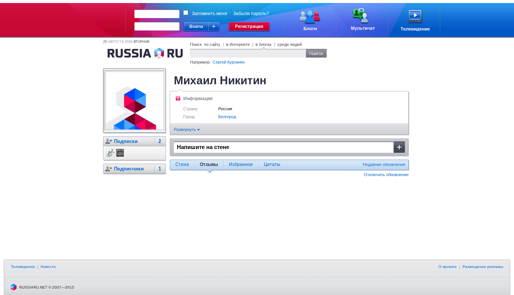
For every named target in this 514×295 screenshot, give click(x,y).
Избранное (241, 164)
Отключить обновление (386, 174)
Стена (182, 164)
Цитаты (272, 164)
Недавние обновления (384, 164)
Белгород (227, 116)
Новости (48, 267)
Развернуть (185, 129)
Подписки (126, 141)
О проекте (447, 267)
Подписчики (129, 169)
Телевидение (23, 267)
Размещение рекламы (482, 267)
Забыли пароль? (251, 13)
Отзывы (209, 164)
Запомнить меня (209, 13)
